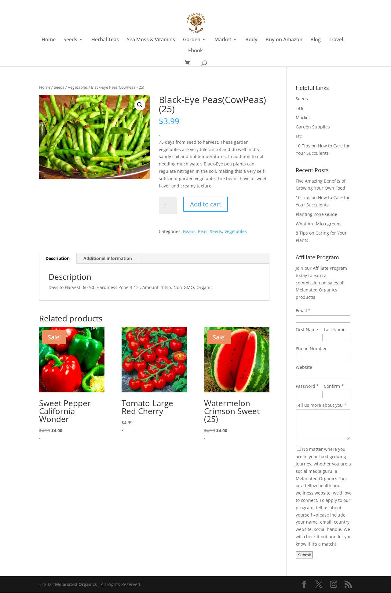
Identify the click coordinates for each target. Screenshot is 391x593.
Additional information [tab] (107, 258)
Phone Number (311, 348)
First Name (307, 329)
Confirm (332, 386)
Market (222, 40)
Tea (299, 108)
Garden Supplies (313, 127)
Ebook (195, 51)
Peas (202, 231)
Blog (315, 40)
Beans (189, 231)
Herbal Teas (105, 40)
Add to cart (205, 204)
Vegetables (78, 87)
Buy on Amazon (283, 40)
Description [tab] (58, 258)
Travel (336, 40)
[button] (139, 104)
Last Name (334, 329)
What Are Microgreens (319, 224)
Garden (191, 40)
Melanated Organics (76, 584)
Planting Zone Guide (316, 214)
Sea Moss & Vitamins (151, 40)
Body (251, 40)
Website (304, 367)
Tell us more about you (319, 405)
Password (305, 386)
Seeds (70, 40)
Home (49, 40)
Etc (299, 136)
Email (301, 310)
